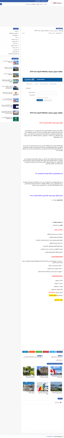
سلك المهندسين (14, 41)
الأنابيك (16, 31)
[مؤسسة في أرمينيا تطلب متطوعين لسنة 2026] (42, 371)
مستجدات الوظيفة (39, 4)
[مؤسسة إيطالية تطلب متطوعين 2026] (28, 386)
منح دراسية (28, 4)
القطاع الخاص (33, 4)
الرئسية (45, 4)
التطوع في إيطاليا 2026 (13, 33)
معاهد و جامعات (14, 47)
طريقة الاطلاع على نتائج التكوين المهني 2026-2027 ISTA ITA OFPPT (7, 80)
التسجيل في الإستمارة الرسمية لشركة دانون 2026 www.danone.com (7, 87)
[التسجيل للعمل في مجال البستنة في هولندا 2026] (28, 371)
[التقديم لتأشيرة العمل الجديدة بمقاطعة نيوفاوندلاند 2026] (56, 386)
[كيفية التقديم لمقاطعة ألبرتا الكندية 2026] (56, 371)
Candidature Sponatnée (12, 53)
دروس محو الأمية (14, 39)
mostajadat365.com (50, 436)
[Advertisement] (32, 17)
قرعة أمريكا (15, 43)
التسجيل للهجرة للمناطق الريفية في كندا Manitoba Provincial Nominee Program (6, 112)
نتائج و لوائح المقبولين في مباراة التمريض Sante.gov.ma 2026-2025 (6, 106)
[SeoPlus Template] (63, 436)
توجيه (16, 37)
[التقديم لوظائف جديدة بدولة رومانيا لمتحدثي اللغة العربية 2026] (42, 386)
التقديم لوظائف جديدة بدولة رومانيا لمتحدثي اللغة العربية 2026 (43, 392)
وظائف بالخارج (59, 28)
